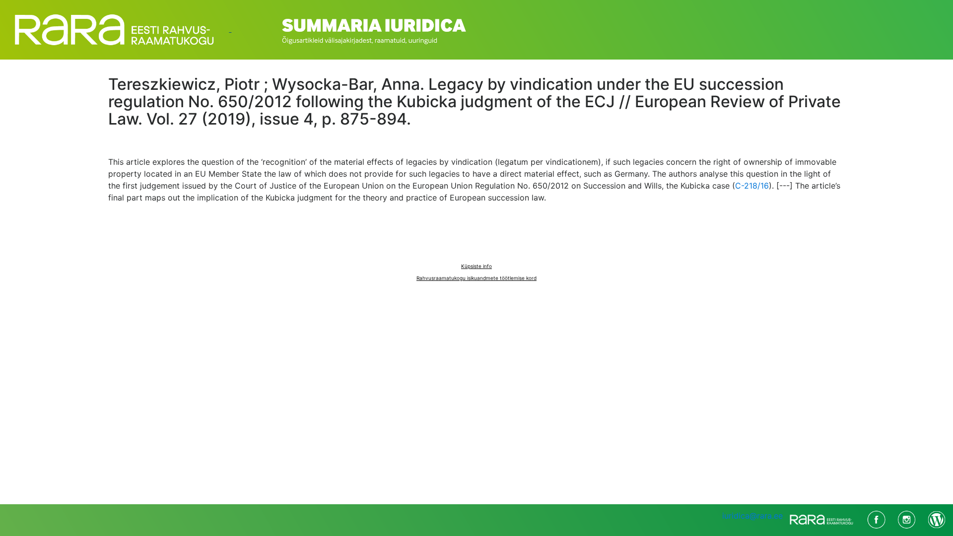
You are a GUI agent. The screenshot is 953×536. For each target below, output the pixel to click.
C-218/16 (752, 186)
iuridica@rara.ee (752, 516)
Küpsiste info (476, 266)
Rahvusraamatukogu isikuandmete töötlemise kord (476, 278)
